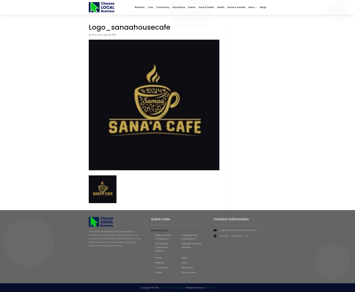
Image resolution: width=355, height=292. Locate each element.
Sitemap (210, 287)
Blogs (263, 7)
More (251, 7)
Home (158, 257)
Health (220, 7)
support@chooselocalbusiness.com (238, 230)
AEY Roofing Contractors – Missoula (162, 247)
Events (192, 7)
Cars (150, 7)
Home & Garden (236, 7)
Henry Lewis (97, 34)
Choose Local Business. (173, 287)
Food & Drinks (206, 7)
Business (140, 7)
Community (162, 7)
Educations (179, 7)
